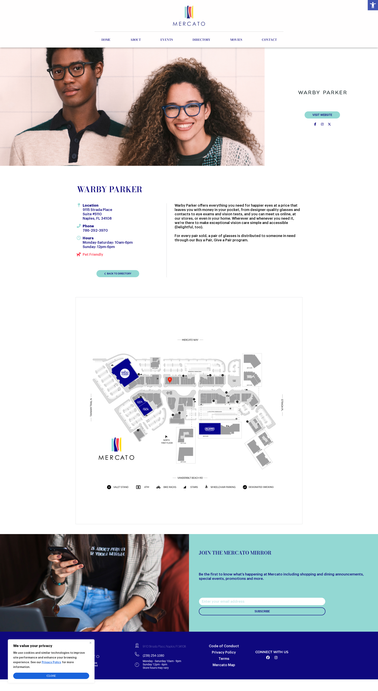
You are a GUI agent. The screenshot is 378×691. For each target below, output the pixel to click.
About (135, 39)
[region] (51, 661)
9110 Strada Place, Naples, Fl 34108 (164, 646)
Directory (201, 39)
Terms (224, 658)
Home (105, 39)
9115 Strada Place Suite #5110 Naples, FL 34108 (97, 214)
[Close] (90, 642)
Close (51, 676)
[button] (373, 5)
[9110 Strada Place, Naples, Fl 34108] (137, 645)
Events (166, 39)
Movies (236, 39)
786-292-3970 (95, 230)
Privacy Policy (51, 662)
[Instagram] (276, 657)
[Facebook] (267, 657)
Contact (269, 39)
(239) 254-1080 (153, 655)
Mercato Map (224, 665)
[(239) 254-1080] (137, 654)
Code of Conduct (224, 646)
